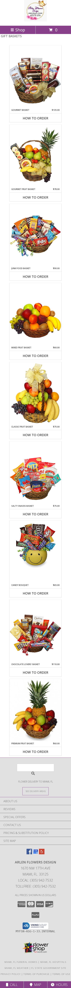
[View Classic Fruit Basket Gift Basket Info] (35, 393)
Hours (61, 984)
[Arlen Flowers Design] (35, 20)
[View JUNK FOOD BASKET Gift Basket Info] (35, 235)
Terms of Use (61, 974)
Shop (20, 30)
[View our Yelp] (41, 853)
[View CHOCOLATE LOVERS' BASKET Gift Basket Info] (35, 631)
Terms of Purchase (36, 974)
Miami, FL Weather (16, 968)
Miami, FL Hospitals (53, 962)
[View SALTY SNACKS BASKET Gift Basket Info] (35, 472)
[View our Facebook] (29, 853)
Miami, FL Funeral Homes (20, 962)
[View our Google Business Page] (35, 853)
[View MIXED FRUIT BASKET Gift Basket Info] (35, 314)
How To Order (35, 118)
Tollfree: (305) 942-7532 (36, 886)
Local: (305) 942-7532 (35, 880)
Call (13, 984)
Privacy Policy (11, 974)
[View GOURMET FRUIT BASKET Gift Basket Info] (35, 156)
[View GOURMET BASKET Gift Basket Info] (35, 77)
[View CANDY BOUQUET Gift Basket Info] (35, 545)
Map (36, 984)
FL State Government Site (48, 968)
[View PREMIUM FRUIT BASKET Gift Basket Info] (35, 710)
